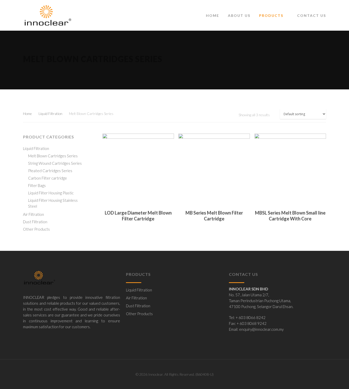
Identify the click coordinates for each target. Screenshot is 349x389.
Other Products (36, 229)
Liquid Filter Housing (51, 193)
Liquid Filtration (50, 113)
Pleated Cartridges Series (50, 170)
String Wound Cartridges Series (55, 163)
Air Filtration (33, 214)
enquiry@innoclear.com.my (261, 329)
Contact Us (311, 15)
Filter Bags (37, 185)
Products (271, 15)
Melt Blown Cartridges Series (53, 156)
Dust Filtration (35, 221)
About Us (239, 15)
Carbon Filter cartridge (47, 178)
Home (212, 15)
